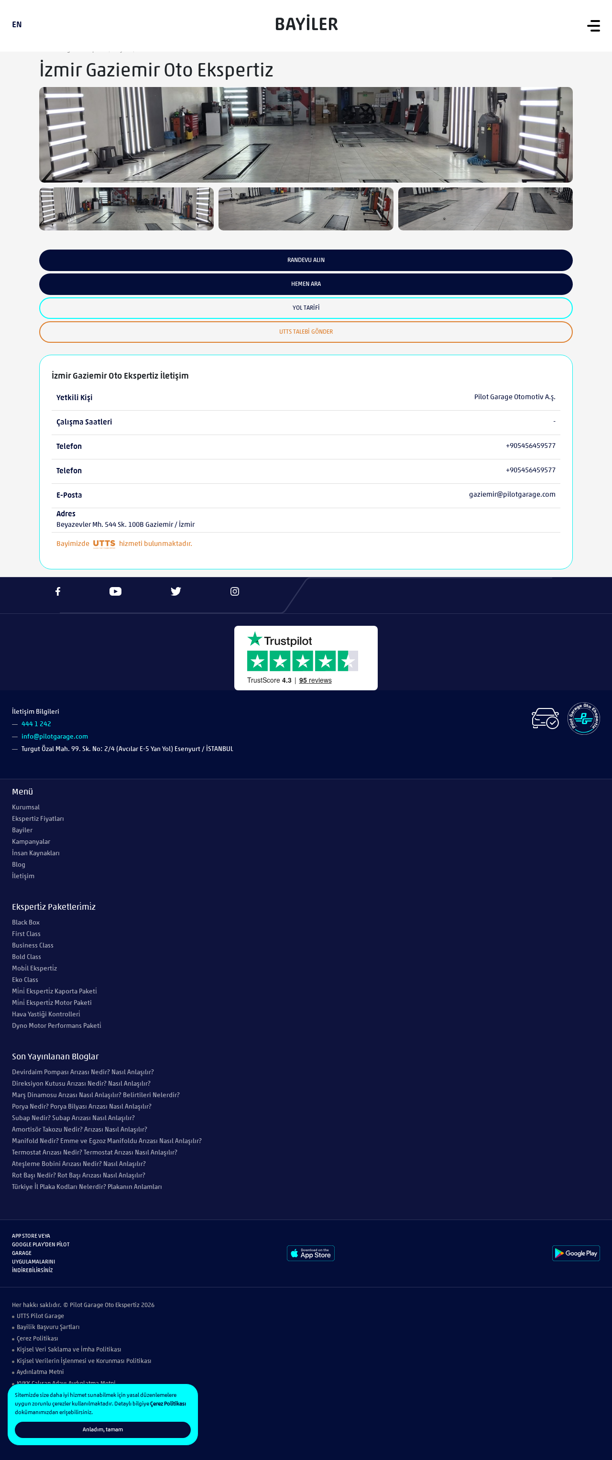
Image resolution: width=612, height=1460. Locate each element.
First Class (26, 934)
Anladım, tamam (103, 1430)
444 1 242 (36, 724)
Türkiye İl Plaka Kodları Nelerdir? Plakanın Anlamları (87, 1187)
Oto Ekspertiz (122, 1305)
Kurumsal (26, 807)
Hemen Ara (306, 284)
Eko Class (25, 980)
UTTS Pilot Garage (40, 1316)
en (17, 25)
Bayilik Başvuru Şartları (48, 1327)
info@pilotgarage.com (55, 737)
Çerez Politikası (37, 1339)
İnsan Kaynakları (36, 853)
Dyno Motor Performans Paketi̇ (56, 1026)
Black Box (26, 922)
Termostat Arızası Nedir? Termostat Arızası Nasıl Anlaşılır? (94, 1152)
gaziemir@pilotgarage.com (512, 495)
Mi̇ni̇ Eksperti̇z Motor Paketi (52, 1003)
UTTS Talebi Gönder (306, 332)
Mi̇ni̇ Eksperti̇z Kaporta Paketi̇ (54, 991)
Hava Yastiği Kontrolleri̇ (46, 1014)
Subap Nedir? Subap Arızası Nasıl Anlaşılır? (73, 1118)
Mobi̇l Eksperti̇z (34, 968)
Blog (18, 865)
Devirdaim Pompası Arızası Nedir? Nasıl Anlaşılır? (83, 1072)
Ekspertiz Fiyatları (38, 819)
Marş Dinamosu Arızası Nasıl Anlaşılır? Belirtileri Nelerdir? (96, 1095)
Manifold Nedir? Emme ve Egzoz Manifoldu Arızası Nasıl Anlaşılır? (107, 1141)
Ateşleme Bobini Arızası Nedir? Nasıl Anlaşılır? (79, 1164)
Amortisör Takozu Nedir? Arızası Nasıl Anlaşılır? (79, 1129)
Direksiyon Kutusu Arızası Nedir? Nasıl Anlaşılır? (81, 1084)
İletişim (23, 876)
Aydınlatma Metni (40, 1372)
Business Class (33, 945)
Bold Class (26, 957)
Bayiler (22, 830)
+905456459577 (531, 446)
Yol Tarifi (306, 308)
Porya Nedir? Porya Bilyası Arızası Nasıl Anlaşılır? (82, 1107)
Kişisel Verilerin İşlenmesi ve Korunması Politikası (84, 1361)
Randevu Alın (306, 260)
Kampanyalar (31, 842)
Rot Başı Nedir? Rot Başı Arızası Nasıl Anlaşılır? (78, 1175)
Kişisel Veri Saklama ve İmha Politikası (69, 1350)
